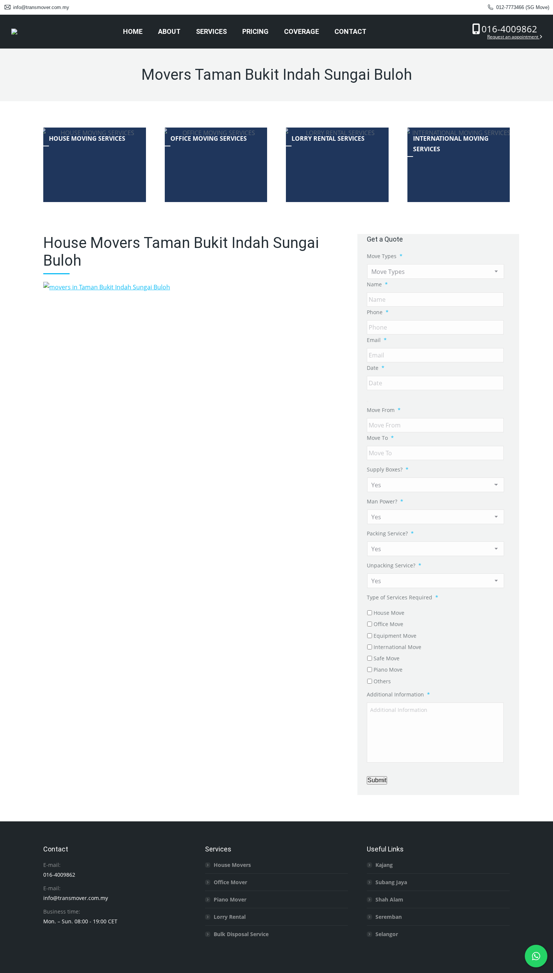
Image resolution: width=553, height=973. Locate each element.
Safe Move (387, 658)
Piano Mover (230, 899)
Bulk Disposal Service (241, 934)
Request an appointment (513, 36)
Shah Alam (389, 899)
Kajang (384, 864)
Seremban (388, 916)
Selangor (386, 934)
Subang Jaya (391, 882)
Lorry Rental (230, 916)
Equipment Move (395, 635)
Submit (377, 780)
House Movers (232, 864)
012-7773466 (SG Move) (522, 7)
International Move (397, 647)
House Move (389, 612)
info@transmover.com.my (41, 7)
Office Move (388, 624)
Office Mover (230, 882)
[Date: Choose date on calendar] (367, 401)
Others (382, 681)
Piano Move (388, 669)
